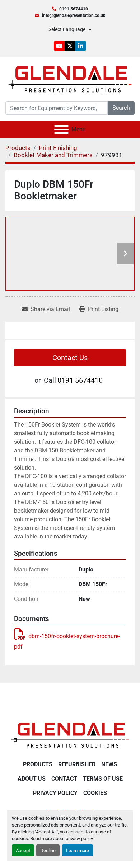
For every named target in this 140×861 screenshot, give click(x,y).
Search (121, 107)
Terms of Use (103, 778)
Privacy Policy (55, 793)
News (109, 764)
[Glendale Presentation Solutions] (70, 734)
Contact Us (70, 357)
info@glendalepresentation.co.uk (73, 15)
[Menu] (61, 129)
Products (37, 764)
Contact (64, 778)
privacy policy (79, 838)
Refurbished (76, 764)
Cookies (95, 793)
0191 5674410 (73, 8)
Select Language (66, 29)
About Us (32, 778)
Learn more (77, 850)
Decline (48, 850)
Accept (23, 850)
